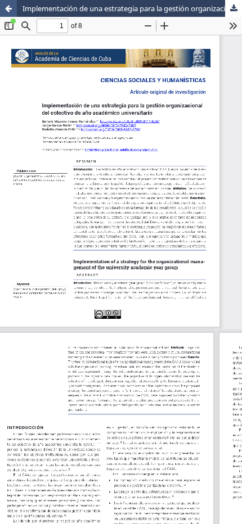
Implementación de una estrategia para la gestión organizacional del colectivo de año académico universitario (132, 8)
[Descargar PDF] (233, 8)
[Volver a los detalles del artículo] (8, 8)
